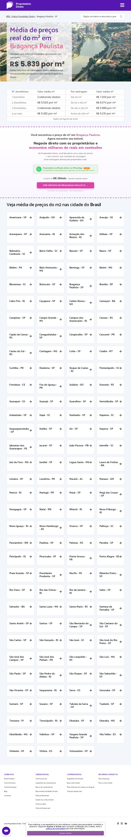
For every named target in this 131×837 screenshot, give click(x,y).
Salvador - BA (17, 607)
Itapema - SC (106, 415)
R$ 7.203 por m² (106, 97)
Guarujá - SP (46, 401)
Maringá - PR (46, 493)
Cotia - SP (74, 351)
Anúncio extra (41, 804)
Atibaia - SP (105, 234)
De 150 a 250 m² (79, 108)
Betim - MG (105, 268)
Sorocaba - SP (107, 690)
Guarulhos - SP (77, 401)
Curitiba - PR (16, 368)
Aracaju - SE (106, 217)
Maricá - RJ (15, 493)
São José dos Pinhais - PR (46, 658)
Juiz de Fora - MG (19, 462)
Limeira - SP (16, 479)
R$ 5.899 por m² (106, 108)
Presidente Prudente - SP (47, 575)
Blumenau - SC (17, 284)
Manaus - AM (106, 479)
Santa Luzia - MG (48, 607)
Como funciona (9, 783)
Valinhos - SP (46, 734)
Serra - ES (74, 690)
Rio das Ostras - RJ (48, 591)
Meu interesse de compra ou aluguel (80, 787)
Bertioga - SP (76, 268)
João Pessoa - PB (79, 446)
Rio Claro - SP (17, 590)
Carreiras (7, 795)
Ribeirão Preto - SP (108, 575)
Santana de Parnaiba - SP (106, 608)
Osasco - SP (76, 526)
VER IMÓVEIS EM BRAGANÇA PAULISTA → (65, 185)
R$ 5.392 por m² (47, 113)
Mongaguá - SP (17, 509)
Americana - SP (17, 217)
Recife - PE (75, 573)
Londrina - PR (47, 479)
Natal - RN (45, 509)
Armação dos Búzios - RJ (76, 235)
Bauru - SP (105, 251)
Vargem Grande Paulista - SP (78, 736)
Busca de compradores (44, 787)
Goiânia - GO (76, 385)
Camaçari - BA (107, 301)
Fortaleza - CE (17, 385)
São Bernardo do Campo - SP (79, 625)
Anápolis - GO (47, 217)
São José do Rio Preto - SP (108, 641)
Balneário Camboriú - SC (17, 252)
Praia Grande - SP (19, 573)
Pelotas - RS (76, 543)
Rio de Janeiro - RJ (78, 591)
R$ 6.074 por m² (106, 102)
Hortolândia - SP (108, 401)
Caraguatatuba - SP (48, 336)
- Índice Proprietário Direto (20, 17)
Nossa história (9, 778)
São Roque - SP (78, 674)
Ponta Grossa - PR (77, 558)
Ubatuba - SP (76, 721)
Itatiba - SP (45, 429)
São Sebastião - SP (108, 675)
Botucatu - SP (47, 284)
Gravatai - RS (106, 385)
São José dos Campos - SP (16, 658)
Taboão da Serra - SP (78, 705)
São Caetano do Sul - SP (108, 625)
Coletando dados (48, 97)
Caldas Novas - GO (77, 302)
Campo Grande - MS (48, 319)
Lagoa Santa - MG (79, 462)
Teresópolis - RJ (48, 721)
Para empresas (104, 778)
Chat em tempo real (43, 808)
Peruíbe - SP (106, 543)
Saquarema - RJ (48, 690)
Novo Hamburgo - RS (48, 527)
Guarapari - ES (17, 401)
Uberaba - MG (107, 721)
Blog (5, 791)
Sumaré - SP (16, 704)
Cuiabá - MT (106, 351)
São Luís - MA (107, 657)
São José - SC (76, 640)
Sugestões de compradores (46, 783)
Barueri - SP (76, 251)
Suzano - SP (46, 704)
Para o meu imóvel (105, 783)
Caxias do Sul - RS (17, 353)
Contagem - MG (48, 351)
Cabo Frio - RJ (17, 301)
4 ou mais (17, 114)
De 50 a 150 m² (79, 103)
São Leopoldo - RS (78, 658)
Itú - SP (73, 429)
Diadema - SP (47, 368)
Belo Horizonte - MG (48, 269)
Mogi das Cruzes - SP (108, 494)
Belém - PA (15, 268)
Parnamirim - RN (18, 543)
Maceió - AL (76, 479)
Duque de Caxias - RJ (78, 369)
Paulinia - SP (46, 543)
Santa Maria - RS (78, 607)
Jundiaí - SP (45, 462)
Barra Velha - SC (48, 251)
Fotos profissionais (42, 795)
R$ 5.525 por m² (47, 102)
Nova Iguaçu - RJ (18, 526)
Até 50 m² (76, 97)
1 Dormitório (18, 97)
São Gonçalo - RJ (48, 640)
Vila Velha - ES (107, 734)
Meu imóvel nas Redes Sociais (47, 791)
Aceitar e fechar (65, 833)
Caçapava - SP (47, 301)
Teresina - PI (16, 721)
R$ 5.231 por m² (105, 113)
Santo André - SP (19, 623)
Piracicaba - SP (47, 557)
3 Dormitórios (19, 108)
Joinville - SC (106, 446)
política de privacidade (55, 828)
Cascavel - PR (107, 335)
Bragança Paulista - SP (76, 286)
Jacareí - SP (45, 446)
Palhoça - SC (106, 526)
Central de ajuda (10, 787)
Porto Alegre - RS (109, 557)
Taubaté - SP (106, 704)
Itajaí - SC (44, 415)
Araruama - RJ (47, 234)
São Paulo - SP (17, 674)
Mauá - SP (74, 493)
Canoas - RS (106, 318)
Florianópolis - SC (109, 368)
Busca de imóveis (73, 783)
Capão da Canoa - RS (19, 336)
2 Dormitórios (19, 103)
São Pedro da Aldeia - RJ (47, 675)
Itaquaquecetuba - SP (19, 430)
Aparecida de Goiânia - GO (76, 219)
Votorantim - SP (78, 751)
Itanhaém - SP (77, 415)
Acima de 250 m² (80, 114)
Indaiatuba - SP (17, 415)
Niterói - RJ (75, 509)
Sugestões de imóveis (75, 778)
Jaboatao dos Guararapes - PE (18, 447)
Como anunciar (41, 778)
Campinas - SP (17, 318)
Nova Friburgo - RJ (108, 511)
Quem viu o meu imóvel (44, 799)
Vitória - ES (45, 751)
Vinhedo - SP (16, 751)
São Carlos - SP (17, 640)
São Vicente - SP (18, 690)
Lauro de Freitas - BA (108, 464)
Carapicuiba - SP (78, 335)
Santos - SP (45, 623)
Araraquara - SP (18, 234)
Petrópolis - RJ (17, 557)
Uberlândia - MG (18, 734)
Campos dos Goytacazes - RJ (78, 319)
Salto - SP (104, 590)
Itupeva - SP (106, 429)
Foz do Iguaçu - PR (48, 386)
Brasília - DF (106, 284)
